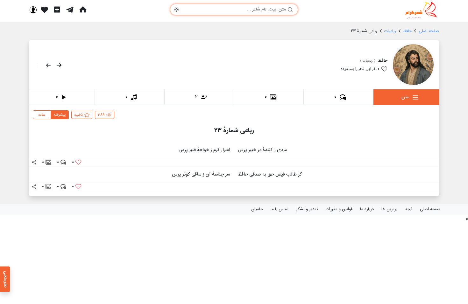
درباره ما (367, 209)
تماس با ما (279, 209)
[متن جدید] (57, 9)
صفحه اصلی (430, 209)
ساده (42, 115)
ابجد (408, 209)
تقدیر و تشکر (307, 209)
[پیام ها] (70, 9)
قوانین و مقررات (339, 209)
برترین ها (389, 209)
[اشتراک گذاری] (34, 162)
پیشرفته (59, 115)
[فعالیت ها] (44, 9)
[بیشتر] (36, 65)
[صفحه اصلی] (83, 9)
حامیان (257, 209)
